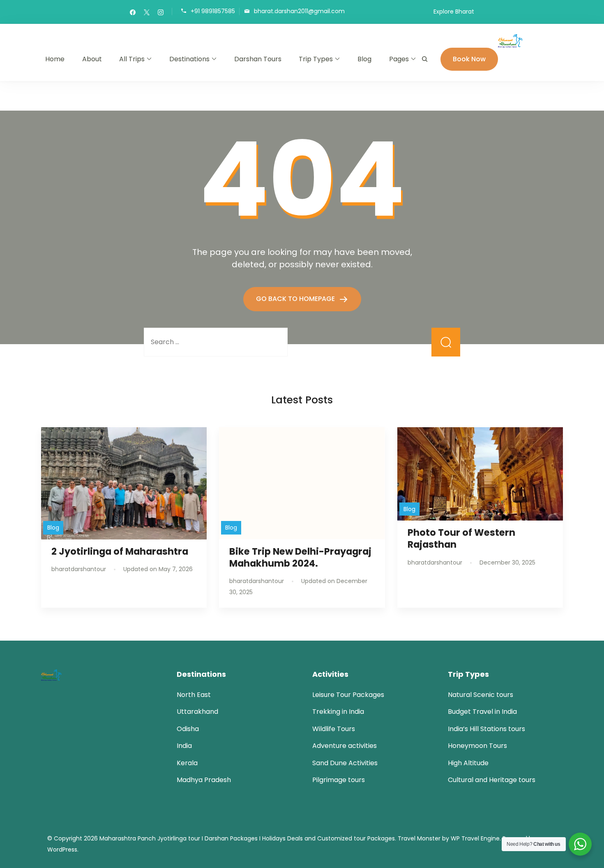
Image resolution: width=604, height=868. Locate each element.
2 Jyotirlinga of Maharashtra (119, 551)
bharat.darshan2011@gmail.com (299, 11)
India (184, 745)
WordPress (62, 849)
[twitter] (147, 12)
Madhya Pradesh (204, 780)
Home (55, 59)
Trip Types (316, 59)
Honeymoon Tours (477, 745)
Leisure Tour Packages (348, 694)
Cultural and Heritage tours (491, 780)
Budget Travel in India (482, 711)
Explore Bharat (453, 11)
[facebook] (133, 12)
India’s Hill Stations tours (486, 729)
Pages (399, 59)
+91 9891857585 (213, 11)
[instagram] (161, 12)
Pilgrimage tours (338, 780)
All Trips (132, 59)
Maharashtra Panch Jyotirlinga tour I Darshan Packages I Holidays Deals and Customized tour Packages (247, 838)
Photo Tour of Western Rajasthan (461, 538)
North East (194, 694)
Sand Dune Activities (345, 763)
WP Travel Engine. (476, 838)
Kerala (187, 763)
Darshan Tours (257, 59)
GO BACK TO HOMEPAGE (296, 298)
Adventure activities (344, 745)
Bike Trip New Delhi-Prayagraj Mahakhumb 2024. (300, 557)
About (92, 59)
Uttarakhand (197, 711)
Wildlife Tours (333, 729)
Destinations (189, 59)
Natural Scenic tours (480, 694)
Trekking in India (338, 711)
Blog (364, 59)
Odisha (188, 729)
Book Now (469, 59)
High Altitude (468, 763)
